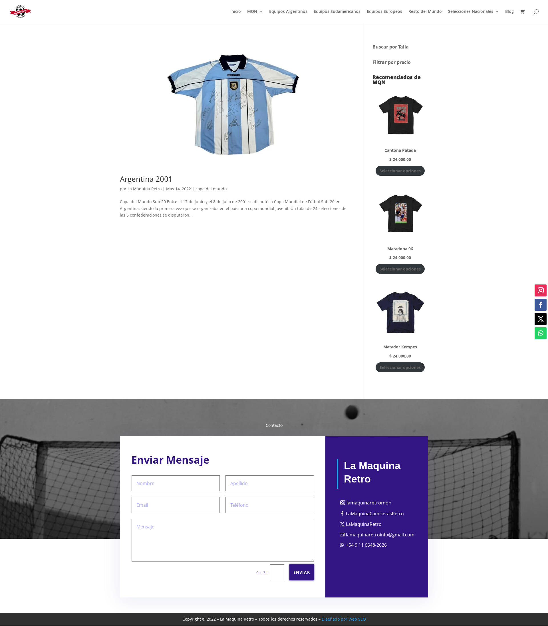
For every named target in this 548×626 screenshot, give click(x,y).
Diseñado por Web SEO (344, 619)
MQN (252, 11)
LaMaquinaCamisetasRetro (375, 513)
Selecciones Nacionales (470, 11)
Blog (509, 11)
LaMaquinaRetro (364, 524)
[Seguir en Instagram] (541, 290)
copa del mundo (211, 188)
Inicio (235, 11)
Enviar (301, 572)
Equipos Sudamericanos (337, 11)
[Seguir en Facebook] (541, 305)
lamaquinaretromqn (368, 502)
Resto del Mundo (425, 11)
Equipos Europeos (384, 11)
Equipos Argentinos (288, 11)
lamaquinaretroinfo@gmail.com (380, 535)
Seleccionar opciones (400, 170)
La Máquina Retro (145, 188)
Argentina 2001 (146, 179)
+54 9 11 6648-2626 (366, 545)
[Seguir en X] (541, 319)
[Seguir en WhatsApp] (541, 333)
